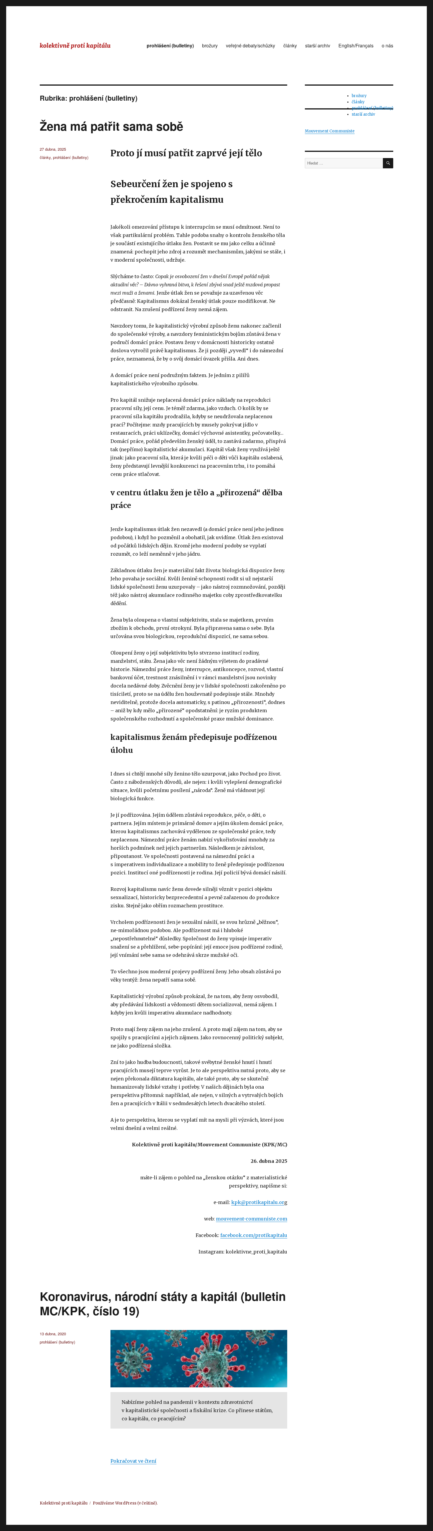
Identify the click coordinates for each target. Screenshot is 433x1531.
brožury (210, 45)
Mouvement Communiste (330, 131)
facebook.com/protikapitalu (253, 1235)
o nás (387, 45)
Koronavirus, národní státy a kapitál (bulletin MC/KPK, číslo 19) (163, 1303)
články (290, 45)
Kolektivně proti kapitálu (63, 1503)
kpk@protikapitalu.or (257, 1202)
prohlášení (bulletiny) (170, 45)
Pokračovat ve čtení (133, 1461)
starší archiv (317, 45)
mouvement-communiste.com (251, 1219)
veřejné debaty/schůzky (250, 45)
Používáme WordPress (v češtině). (125, 1503)
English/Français (355, 45)
